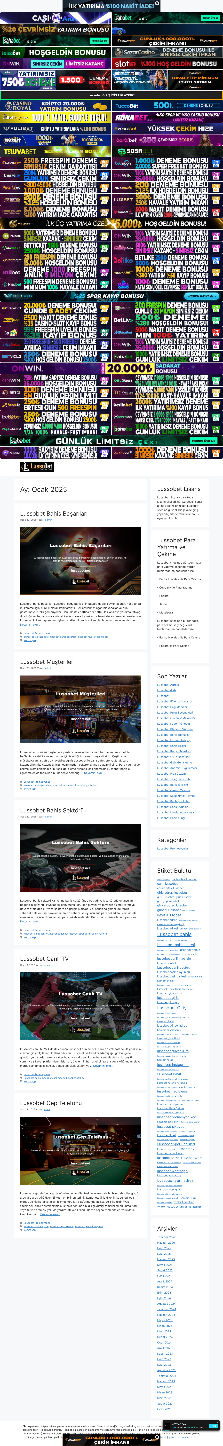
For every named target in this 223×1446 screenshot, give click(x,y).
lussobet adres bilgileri (188, 920)
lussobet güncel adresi (169, 1030)
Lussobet (163, 696)
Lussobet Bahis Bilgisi (171, 745)
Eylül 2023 (164, 1364)
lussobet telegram (166, 1149)
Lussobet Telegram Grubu (174, 779)
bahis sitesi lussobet (184, 879)
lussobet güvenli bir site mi (168, 1043)
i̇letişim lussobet (189, 910)
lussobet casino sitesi (171, 976)
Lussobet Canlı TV (44, 958)
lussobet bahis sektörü (36, 933)
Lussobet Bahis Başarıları (54, 513)
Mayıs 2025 (164, 1264)
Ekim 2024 (164, 1292)
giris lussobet (184, 897)
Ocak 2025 (164, 1276)
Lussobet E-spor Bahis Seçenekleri (175, 989)
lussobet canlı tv (75, 1078)
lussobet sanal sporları (190, 1122)
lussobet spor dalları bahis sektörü (88, 933)
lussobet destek (165, 980)
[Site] (55, 163)
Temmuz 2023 (166, 1375)
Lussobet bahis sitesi (176, 944)
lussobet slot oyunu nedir (167, 1140)
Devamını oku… (30, 624)
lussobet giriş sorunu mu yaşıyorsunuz (173, 1017)
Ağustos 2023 (166, 1370)
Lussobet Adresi (168, 684)
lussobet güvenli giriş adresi (169, 1047)
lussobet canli (189, 954)
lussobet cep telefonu (61, 1226)
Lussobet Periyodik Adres (174, 751)
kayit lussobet (169, 915)
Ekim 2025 (164, 1248)
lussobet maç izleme (172, 1091)
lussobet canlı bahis (167, 963)
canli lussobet (167, 884)
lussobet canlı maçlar (53, 1078)
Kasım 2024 (165, 1287)
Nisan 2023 (164, 1392)
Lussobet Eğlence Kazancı (174, 701)
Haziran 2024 (166, 1314)
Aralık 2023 (164, 1348)
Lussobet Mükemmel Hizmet (176, 795)
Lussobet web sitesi (167, 1166)
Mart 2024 (164, 1331)
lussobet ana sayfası (190, 928)
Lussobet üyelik (187, 1198)
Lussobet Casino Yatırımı (173, 790)
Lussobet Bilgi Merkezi (172, 707)
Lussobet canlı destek (173, 967)
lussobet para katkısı (190, 1100)
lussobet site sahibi (187, 1131)
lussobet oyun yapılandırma (168, 1100)
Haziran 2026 (166, 1242)
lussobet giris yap (168, 1002)
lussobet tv (186, 1149)
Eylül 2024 (164, 1298)
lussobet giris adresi (169, 993)
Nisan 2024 (164, 1326)
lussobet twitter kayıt (192, 1163)
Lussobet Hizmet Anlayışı (174, 740)
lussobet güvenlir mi (173, 1051)
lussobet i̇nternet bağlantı (168, 1070)
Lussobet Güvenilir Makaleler (176, 718)
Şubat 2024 (165, 1337)
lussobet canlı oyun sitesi (37, 785)
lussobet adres (167, 920)
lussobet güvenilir (189, 1034)
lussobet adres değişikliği (170, 924)
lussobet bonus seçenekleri (168, 954)
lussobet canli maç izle (36, 1226)
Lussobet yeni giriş (168, 1189)
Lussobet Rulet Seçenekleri (175, 712)
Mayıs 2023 (165, 1387)
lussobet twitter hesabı (169, 1162)
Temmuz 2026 (166, 1237)
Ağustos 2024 (166, 1303)
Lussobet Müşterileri (47, 661)
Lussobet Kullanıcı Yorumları (172, 1083)
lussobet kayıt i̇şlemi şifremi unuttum (172, 1079)
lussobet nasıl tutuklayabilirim (169, 1096)
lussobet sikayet (170, 1126)
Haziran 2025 (166, 1259)
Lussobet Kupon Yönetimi (174, 723)
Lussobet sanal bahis (168, 1121)
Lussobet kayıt (169, 1074)
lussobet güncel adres (172, 1025)
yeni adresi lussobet (190, 1206)
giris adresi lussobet (172, 893)
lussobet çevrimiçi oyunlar (89, 1226)
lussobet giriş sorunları (166, 1013)
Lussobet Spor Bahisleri (176, 1144)
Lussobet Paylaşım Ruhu (173, 801)
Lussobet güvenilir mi (168, 1038)
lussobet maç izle (188, 1087)
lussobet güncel (59, 933)
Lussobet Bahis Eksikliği (173, 784)
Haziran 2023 (166, 1381)
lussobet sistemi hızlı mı (167, 1131)
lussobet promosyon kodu (177, 1117)
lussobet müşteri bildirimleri (93, 636)
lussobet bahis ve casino (167, 950)
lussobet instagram (173, 1064)
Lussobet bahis (32, 1078)
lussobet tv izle (168, 1158)
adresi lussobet (163, 880)
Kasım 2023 (165, 1353)
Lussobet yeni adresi (86, 785)
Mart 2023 (164, 1398)
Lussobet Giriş (166, 690)
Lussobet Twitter (191, 1158)
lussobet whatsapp (172, 1171)
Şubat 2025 (165, 1270)
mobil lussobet (184, 1202)
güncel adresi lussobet (36, 636)
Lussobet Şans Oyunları (172, 807)
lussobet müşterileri (63, 785)
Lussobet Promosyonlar (37, 633)
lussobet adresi (167, 928)
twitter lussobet (167, 1206)
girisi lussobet (165, 897)
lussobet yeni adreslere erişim (169, 1186)
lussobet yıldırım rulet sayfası (169, 1194)
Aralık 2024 (164, 1281)
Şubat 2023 (165, 1403)
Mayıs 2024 (165, 1320)
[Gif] (111, 223)
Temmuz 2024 (166, 1309)
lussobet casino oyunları (173, 972)
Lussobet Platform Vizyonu (175, 729)
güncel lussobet (169, 910)
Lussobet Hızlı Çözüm (171, 773)
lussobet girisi (168, 998)
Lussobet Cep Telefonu (51, 1103)
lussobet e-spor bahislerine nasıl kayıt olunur (176, 985)
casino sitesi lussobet (170, 888)
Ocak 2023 (164, 1409)
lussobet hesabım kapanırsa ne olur (172, 1056)
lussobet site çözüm (186, 1136)
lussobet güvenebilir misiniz (169, 1034)
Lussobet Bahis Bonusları (173, 734)
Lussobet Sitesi (166, 1135)
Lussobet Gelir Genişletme (174, 762)
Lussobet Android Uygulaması (177, 768)
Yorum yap (30, 640)
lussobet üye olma (164, 1203)
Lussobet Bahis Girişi (171, 818)
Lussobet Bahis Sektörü (52, 810)
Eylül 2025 (164, 1253)
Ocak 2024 (164, 1342)
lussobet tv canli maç (170, 1153)
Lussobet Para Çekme (170, 1108)
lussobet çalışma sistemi (167, 1198)
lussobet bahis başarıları (63, 636)
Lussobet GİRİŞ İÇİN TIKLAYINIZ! (111, 95)
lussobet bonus (189, 949)
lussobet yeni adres (169, 1175)
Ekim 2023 (164, 1359)
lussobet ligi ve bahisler (167, 1087)
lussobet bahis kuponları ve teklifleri (172, 940)
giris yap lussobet (168, 901)
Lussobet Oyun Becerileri (173, 757)
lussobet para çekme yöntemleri (170, 1113)
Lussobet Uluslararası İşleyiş (176, 812)
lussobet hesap (165, 1060)
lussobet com (195, 976)
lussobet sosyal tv (187, 1140)
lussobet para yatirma (170, 1104)
